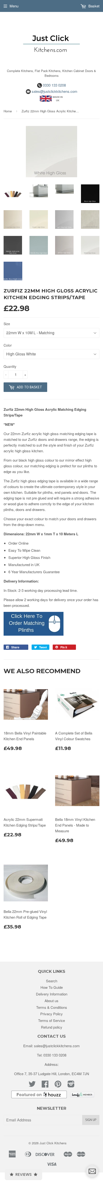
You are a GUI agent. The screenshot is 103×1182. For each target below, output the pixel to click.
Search (51, 980)
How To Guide (51, 987)
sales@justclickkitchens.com (54, 91)
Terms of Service (51, 1020)
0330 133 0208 (54, 85)
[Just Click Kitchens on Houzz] (39, 1096)
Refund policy (51, 1027)
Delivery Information (51, 993)
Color (8, 345)
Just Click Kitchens (53, 1143)
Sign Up (90, 1120)
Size (7, 323)
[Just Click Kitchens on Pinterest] (58, 1085)
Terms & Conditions (51, 1007)
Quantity (10, 366)
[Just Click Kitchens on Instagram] (71, 1085)
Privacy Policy (51, 1013)
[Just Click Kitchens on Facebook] (45, 1085)
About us (51, 1000)
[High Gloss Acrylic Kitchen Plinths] (33, 634)
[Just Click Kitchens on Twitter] (32, 1085)
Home (8, 111)
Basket (93, 5)
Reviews (23, 1174)
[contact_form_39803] (92, 1171)
